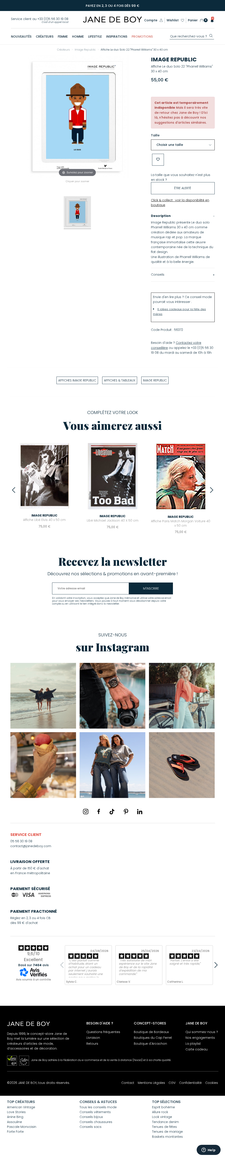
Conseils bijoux (91, 1117)
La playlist (193, 1043)
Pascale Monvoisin (21, 1127)
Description (161, 216)
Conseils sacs (91, 1127)
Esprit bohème (163, 1107)
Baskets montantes (167, 1136)
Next (210, 490)
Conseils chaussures (96, 1122)
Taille (155, 135)
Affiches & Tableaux (119, 380)
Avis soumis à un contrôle (33, 979)
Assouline (14, 1122)
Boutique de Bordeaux (151, 1032)
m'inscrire (151, 588)
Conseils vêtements (95, 1112)
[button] (211, 20)
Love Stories (16, 1112)
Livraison (93, 1037)
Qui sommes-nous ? (201, 1032)
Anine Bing (15, 1117)
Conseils (157, 274)
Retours (92, 1043)
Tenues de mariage (167, 1131)
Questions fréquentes (103, 1032)
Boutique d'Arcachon (150, 1043)
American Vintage (21, 1107)
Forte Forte (15, 1131)
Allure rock (160, 1112)
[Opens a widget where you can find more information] (208, 1150)
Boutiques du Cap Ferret (153, 1037)
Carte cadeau (196, 1049)
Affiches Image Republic (77, 380)
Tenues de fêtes (164, 1127)
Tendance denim (165, 1122)
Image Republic (174, 59)
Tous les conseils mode (98, 1107)
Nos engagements (200, 1037)
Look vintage (162, 1117)
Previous (14, 490)
